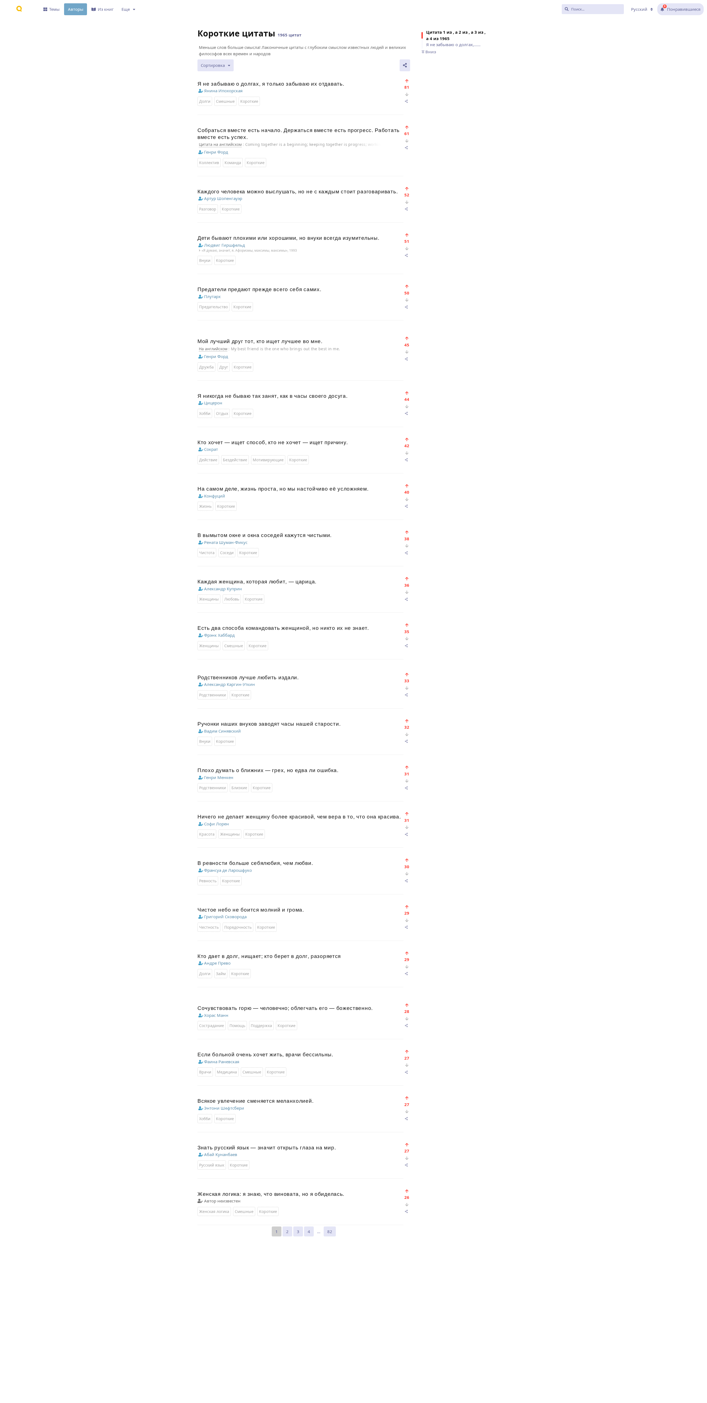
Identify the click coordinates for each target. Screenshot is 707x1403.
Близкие (239, 787)
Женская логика (214, 1211)
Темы (54, 9)
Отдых (222, 413)
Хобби (204, 413)
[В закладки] (406, 80)
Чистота (207, 552)
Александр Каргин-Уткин (229, 684)
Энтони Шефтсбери (224, 1108)
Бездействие (235, 459)
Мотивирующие (268, 459)
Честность (209, 927)
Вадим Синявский (222, 731)
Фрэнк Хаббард (219, 635)
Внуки (204, 260)
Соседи (227, 552)
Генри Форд (216, 152)
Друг (223, 367)
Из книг (106, 9)
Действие (208, 459)
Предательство (213, 306)
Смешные (225, 101)
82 (329, 1231)
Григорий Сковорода (225, 916)
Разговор (207, 209)
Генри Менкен (218, 777)
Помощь (237, 1025)
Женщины (209, 599)
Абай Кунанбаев (220, 1154)
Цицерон (213, 403)
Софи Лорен (216, 823)
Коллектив (209, 162)
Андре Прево (217, 963)
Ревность (208, 880)
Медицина (227, 1072)
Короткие (249, 101)
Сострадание (211, 1025)
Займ (221, 973)
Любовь (231, 599)
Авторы (75, 9)
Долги (204, 101)
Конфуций (214, 496)
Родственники (212, 694)
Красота (207, 834)
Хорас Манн (216, 1015)
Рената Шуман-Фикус (225, 542)
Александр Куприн (223, 588)
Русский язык (211, 1165)
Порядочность (238, 927)
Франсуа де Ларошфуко (228, 870)
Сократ (211, 449)
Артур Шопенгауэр (223, 198)
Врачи (205, 1072)
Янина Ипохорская (223, 90)
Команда (233, 162)
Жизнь (205, 506)
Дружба (206, 367)
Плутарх (212, 296)
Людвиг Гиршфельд (224, 245)
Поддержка (261, 1025)
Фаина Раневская (221, 1061)
